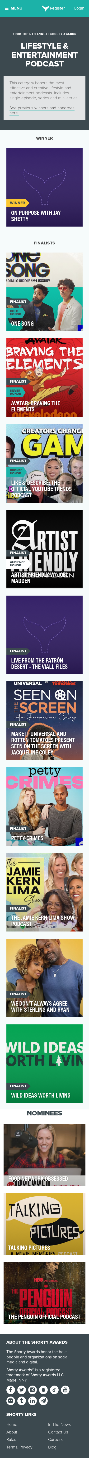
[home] (44, 8)
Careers (55, 1439)
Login (79, 8)
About (11, 1432)
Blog (52, 1447)
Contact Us (58, 1432)
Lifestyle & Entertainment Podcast (42, 154)
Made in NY (16, 1380)
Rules (11, 1439)
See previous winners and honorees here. (42, 111)
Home (11, 1424)
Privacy (25, 1447)
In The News (59, 1424)
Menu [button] (16, 8)
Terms (11, 1447)
